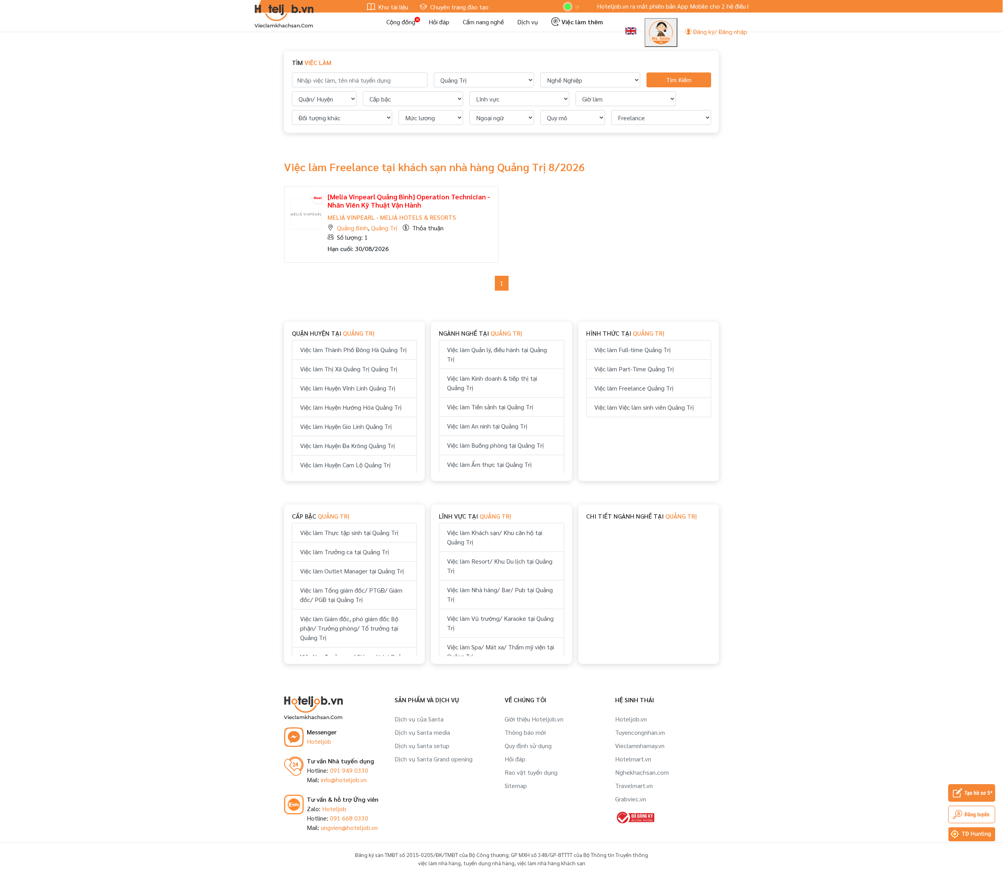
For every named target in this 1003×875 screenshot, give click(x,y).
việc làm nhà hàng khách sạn (551, 862)
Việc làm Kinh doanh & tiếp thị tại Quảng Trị (492, 383)
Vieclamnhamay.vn (639, 745)
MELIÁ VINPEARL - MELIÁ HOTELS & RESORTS (392, 217)
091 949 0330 (349, 770)
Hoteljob (319, 741)
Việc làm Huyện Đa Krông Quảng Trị (347, 445)
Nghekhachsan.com (642, 772)
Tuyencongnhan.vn (640, 732)
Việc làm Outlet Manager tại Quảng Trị (352, 571)
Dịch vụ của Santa (419, 719)
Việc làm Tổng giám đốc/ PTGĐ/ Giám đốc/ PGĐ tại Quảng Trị (351, 595)
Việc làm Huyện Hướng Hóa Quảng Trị (351, 407)
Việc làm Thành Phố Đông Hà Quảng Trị (353, 349)
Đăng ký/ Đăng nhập (719, 31)
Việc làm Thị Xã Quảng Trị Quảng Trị (348, 369)
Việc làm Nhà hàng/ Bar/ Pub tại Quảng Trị (500, 594)
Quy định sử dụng (528, 745)
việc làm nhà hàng (439, 862)
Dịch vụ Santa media (422, 732)
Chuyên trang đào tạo (459, 7)
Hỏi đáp (439, 22)
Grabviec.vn (630, 799)
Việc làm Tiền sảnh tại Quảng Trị (490, 407)
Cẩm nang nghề (483, 22)
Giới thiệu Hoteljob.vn (534, 719)
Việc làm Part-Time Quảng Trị (634, 369)
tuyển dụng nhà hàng (488, 862)
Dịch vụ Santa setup (422, 745)
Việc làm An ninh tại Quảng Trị (487, 426)
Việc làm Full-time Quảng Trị (632, 349)
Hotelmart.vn (633, 759)
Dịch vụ (527, 22)
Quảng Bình (352, 228)
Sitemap (516, 785)
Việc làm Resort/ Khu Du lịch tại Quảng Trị (499, 566)
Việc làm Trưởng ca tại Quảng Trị (344, 552)
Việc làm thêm (581, 22)
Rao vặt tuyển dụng (531, 772)
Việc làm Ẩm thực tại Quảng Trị (489, 464)
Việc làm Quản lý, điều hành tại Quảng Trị (497, 354)
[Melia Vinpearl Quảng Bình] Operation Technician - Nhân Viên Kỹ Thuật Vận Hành (409, 201)
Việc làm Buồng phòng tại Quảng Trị (495, 445)
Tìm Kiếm (679, 80)
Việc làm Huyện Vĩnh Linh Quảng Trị (347, 388)
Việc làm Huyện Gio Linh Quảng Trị (346, 426)
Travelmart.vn (634, 785)
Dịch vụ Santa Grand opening (434, 759)
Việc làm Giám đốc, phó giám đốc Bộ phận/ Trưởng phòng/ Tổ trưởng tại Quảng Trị (349, 628)
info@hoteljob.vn (344, 780)
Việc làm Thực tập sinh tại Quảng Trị (349, 532)
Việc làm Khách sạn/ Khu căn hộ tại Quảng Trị (494, 537)
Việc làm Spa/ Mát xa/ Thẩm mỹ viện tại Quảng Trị (500, 651)
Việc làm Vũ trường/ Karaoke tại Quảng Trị (500, 623)
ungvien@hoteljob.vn (349, 827)
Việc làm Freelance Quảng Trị (633, 388)
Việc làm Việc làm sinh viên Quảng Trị (644, 407)
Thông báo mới (525, 732)
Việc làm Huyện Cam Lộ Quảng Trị (345, 465)
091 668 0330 (349, 818)
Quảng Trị (384, 228)
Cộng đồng (400, 22)
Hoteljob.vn (631, 719)
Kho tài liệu (392, 7)
